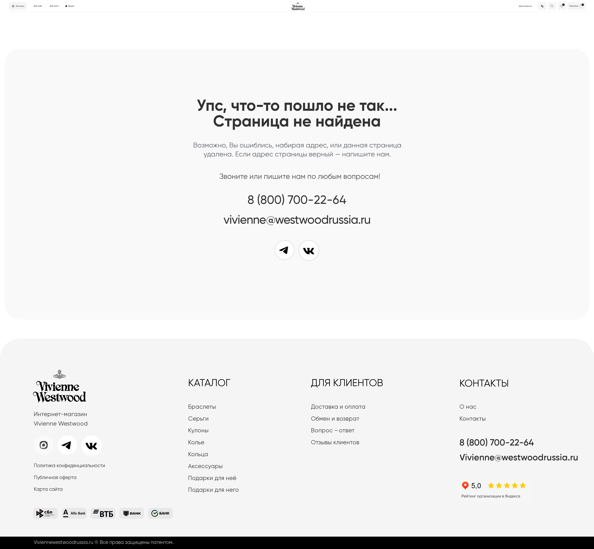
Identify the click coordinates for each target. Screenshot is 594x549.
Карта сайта (48, 489)
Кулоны (198, 431)
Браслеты (202, 407)
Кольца (198, 455)
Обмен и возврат (335, 419)
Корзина (574, 6)
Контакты (472, 419)
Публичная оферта (55, 477)
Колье (196, 443)
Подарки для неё (212, 478)
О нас (467, 407)
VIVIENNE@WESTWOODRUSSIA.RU (297, 220)
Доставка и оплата (338, 407)
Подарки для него (213, 490)
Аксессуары (205, 466)
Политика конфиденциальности (69, 465)
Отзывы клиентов (335, 443)
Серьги (198, 419)
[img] (581, 5)
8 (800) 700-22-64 (297, 201)
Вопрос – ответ (333, 431)
